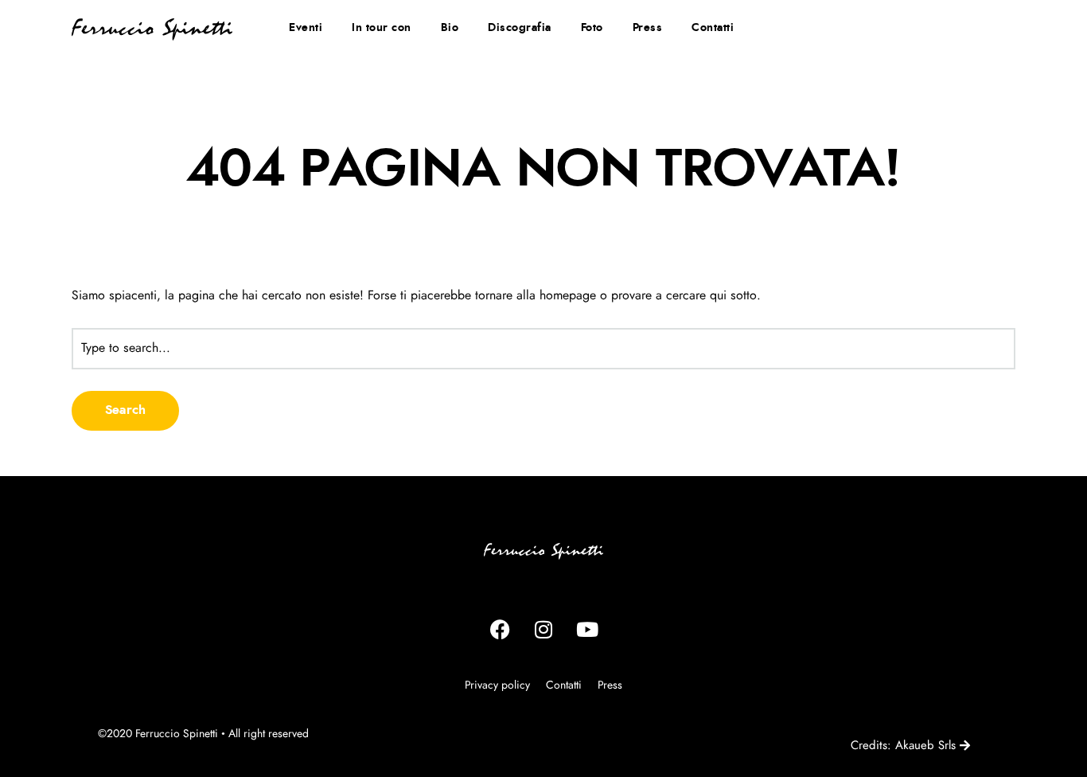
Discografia (519, 27)
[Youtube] (587, 630)
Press (648, 27)
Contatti (713, 27)
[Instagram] (543, 630)
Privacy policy (497, 685)
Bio (450, 27)
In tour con (381, 27)
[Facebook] (500, 630)
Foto (592, 27)
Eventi (305, 27)
